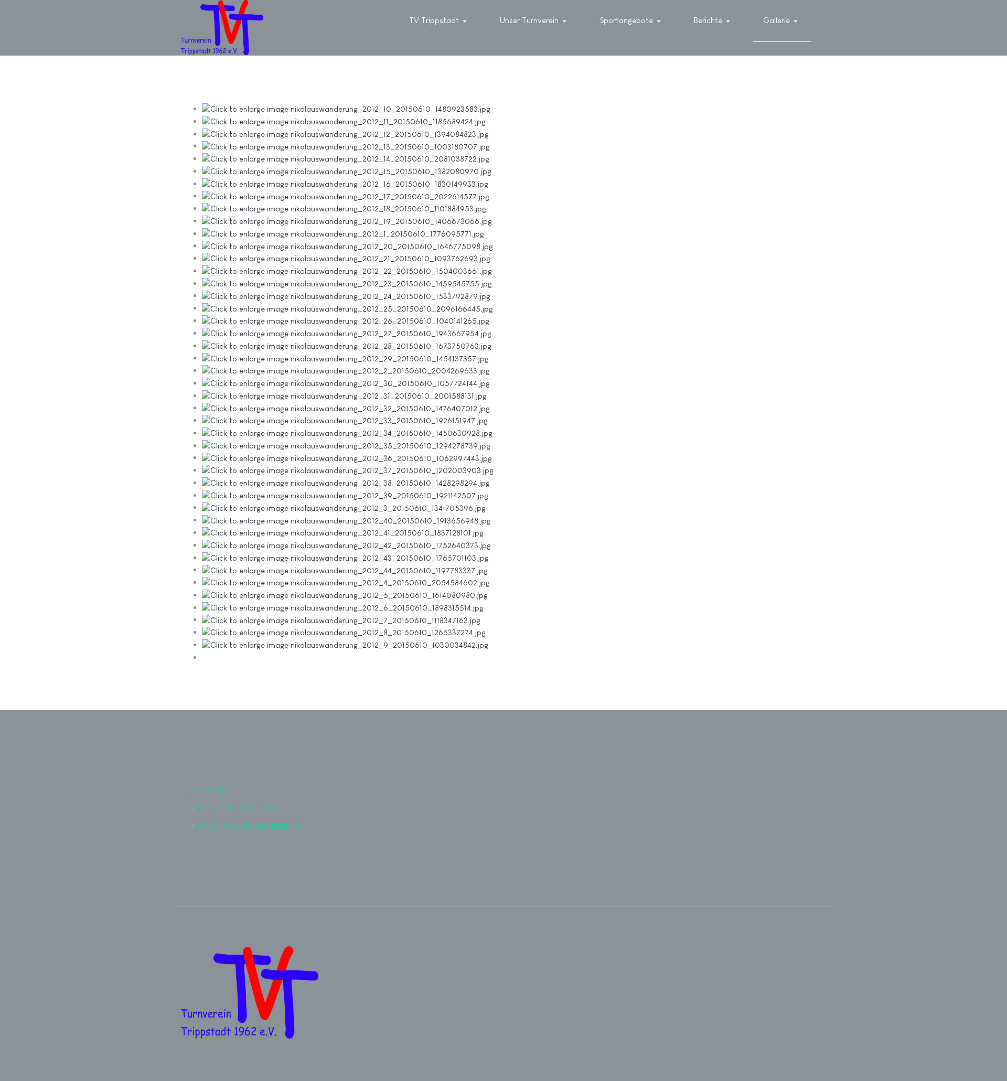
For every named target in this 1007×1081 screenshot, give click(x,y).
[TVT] (222, 27)
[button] (439, 21)
